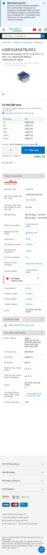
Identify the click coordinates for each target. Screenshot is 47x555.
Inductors (38, 42)
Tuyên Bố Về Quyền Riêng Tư (14, 514)
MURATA (29, 189)
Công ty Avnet (8, 537)
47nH (28, 239)
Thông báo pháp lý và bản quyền (15, 517)
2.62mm (29, 293)
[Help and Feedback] (41, 549)
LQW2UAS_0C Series (32, 225)
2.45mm (29, 299)
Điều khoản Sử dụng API (27, 524)
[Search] (43, 36)
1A (27, 257)
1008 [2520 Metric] (34, 263)
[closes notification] (44, 3)
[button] (3, 30)
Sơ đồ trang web (9, 524)
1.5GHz (29, 251)
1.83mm (29, 304)
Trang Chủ (6, 42)
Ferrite (28, 288)
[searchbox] (21, 36)
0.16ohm (29, 244)
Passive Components (23, 42)
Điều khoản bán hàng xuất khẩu (15, 520)
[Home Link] (20, 30)
